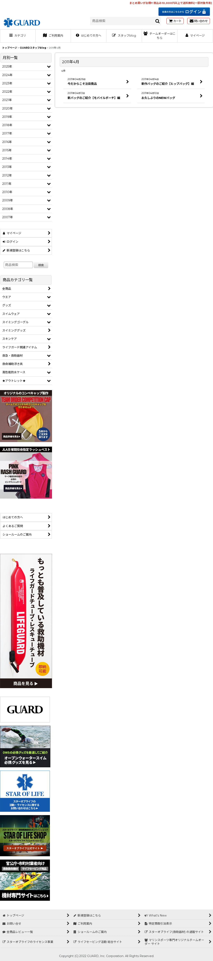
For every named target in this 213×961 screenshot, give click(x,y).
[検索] (157, 21)
